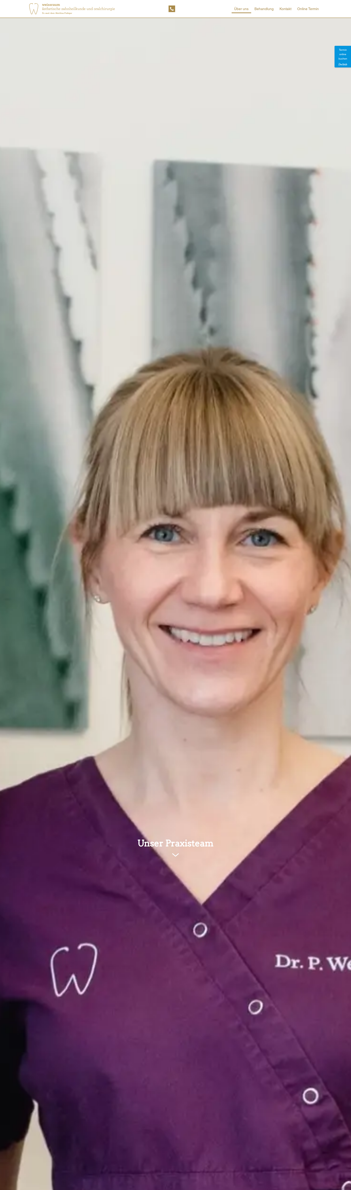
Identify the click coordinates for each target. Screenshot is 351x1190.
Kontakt (285, 9)
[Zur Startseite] (72, 8)
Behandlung (264, 9)
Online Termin (308, 9)
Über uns (241, 9)
